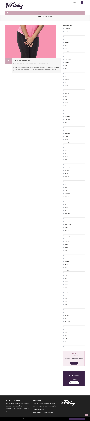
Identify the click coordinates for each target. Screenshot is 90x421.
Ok (71, 418)
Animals (66, 31)
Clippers (66, 82)
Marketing (67, 230)
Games (66, 144)
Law (65, 210)
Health (22, 12)
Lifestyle (66, 218)
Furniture (66, 136)
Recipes (66, 278)
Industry (66, 201)
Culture (66, 102)
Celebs (27, 12)
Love (38, 12)
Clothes (66, 85)
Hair (65, 164)
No (75, 418)
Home (12, 12)
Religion (66, 284)
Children (66, 76)
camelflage (41, 63)
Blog (65, 53)
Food (66, 130)
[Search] (82, 2)
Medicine (66, 233)
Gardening (67, 147)
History (66, 184)
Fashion (66, 125)
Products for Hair (68, 272)
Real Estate (67, 275)
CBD (66, 71)
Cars (66, 65)
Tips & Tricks (67, 321)
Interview (66, 207)
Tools (66, 324)
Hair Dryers (67, 170)
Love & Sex (67, 221)
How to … (67, 199)
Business (66, 56)
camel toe (36, 63)
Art (65, 36)
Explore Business (73, 382)
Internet (66, 204)
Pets (65, 267)
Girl (65, 153)
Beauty (66, 45)
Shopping (67, 292)
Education (67, 113)
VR (65, 344)
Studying (66, 301)
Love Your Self (68, 224)
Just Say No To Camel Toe (21, 60)
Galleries (66, 139)
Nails (66, 253)
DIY (65, 108)
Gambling (67, 142)
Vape (66, 335)
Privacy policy (81, 418)
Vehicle (66, 338)
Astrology (67, 39)
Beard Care (67, 42)
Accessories (67, 28)
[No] (88, 419)
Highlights (67, 181)
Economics (67, 110)
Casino (66, 68)
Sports (66, 298)
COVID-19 (67, 93)
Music (66, 250)
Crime (66, 96)
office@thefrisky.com (40, 409)
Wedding (66, 346)
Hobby (66, 187)
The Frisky (17, 63)
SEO (66, 290)
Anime (66, 34)
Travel (77, 12)
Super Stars (67, 307)
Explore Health (74, 363)
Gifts (66, 150)
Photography (67, 270)
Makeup (66, 227)
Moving (66, 247)
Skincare (66, 295)
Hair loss (66, 173)
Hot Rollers (67, 196)
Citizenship (67, 79)
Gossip (66, 156)
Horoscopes (67, 193)
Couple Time (67, 90)
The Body (67, 315)
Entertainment (58, 12)
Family (66, 122)
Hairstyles (67, 176)
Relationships (45, 12)
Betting (66, 48)
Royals (71, 12)
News (17, 12)
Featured (66, 127)
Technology (67, 312)
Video (66, 341)
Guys (66, 162)
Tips (65, 318)
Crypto (66, 99)
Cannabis (67, 62)
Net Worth (67, 255)
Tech (66, 309)
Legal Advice (67, 213)
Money (66, 238)
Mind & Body (67, 235)
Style (51, 12)
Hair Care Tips (68, 167)
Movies (33, 12)
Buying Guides (68, 59)
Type (66, 332)
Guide (66, 159)
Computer (67, 88)
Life (65, 216)
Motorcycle (67, 241)
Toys (66, 326)
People (66, 264)
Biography (67, 51)
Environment (67, 119)
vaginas (46, 63)
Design (66, 105)
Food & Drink (67, 133)
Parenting (66, 12)
